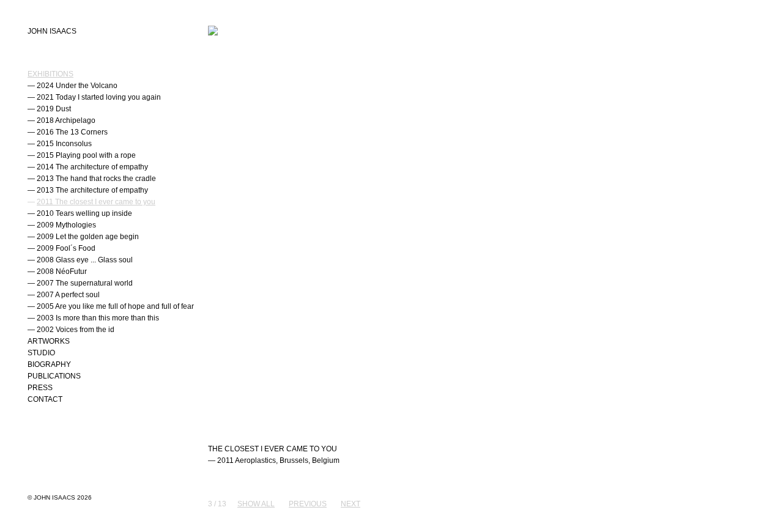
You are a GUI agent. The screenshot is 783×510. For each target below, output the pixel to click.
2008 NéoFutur (62, 271)
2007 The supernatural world (85, 283)
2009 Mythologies (66, 225)
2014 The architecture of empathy (92, 167)
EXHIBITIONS (50, 74)
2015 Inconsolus (64, 143)
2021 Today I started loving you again (99, 97)
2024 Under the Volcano (77, 85)
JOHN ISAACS (52, 31)
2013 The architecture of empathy (92, 190)
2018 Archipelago (66, 120)
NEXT (350, 504)
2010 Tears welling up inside (84, 213)
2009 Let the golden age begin (88, 236)
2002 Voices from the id (75, 329)
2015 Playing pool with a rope (86, 155)
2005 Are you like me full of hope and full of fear (115, 306)
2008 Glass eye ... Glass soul (85, 260)
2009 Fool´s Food (66, 248)
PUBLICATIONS (54, 376)
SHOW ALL (256, 504)
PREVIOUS (308, 504)
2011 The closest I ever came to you (96, 202)
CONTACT (45, 399)
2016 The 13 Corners (72, 132)
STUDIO (41, 353)
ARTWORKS (49, 341)
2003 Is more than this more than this (98, 318)
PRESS (40, 387)
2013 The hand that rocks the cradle (96, 178)
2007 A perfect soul (68, 294)
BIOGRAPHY (49, 364)
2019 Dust (54, 109)
